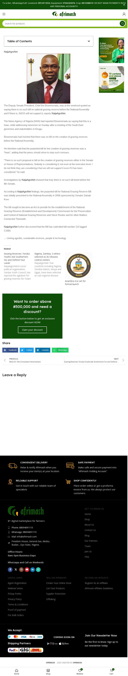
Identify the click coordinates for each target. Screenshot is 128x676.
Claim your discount (32, 329)
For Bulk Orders (16, 615)
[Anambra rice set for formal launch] (78, 266)
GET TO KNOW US (94, 508)
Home (88, 514)
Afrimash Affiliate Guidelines (99, 588)
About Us (89, 524)
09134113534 (44, 3)
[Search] (122, 23)
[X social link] (15, 569)
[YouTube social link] (27, 569)
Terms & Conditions (18, 604)
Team (88, 546)
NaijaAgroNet (10, 51)
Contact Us (90, 530)
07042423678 (69, 3)
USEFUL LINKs (15, 577)
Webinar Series (15, 588)
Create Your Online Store (58, 583)
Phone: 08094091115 (22, 527)
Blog (87, 535)
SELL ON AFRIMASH (56, 577)
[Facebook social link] (10, 569)
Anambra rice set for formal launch (75, 283)
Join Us (88, 551)
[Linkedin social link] (32, 569)
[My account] (124, 14)
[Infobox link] (35, 467)
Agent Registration (17, 583)
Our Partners (91, 540)
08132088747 (87, 3)
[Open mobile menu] (4, 14)
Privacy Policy (15, 599)
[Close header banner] (124, 4)
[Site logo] (64, 13)
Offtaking (50, 599)
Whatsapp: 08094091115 (24, 532)
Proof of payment (17, 609)
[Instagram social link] (21, 569)
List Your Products (55, 588)
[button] (89, 41)
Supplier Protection (55, 593)
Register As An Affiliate (96, 583)
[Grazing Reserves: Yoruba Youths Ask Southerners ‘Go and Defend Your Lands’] (19, 266)
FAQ (87, 556)
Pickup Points (14, 593)
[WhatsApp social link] (38, 569)
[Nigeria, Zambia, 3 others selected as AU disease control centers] (49, 264)
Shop (87, 519)
